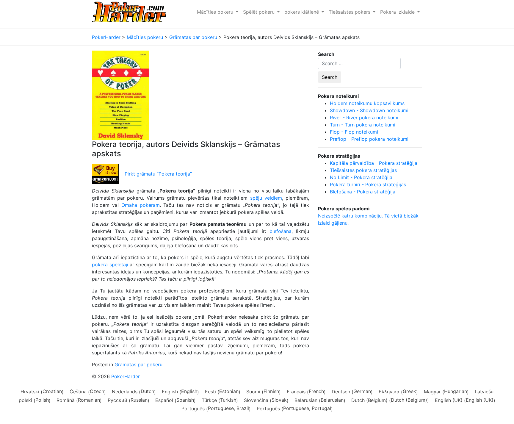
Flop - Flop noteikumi (354, 132)
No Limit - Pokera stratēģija (361, 177)
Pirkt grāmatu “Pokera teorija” (158, 174)
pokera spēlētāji (110, 264)
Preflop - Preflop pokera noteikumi (369, 139)
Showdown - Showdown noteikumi (369, 110)
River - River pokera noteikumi (364, 118)
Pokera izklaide (398, 12)
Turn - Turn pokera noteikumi (362, 125)
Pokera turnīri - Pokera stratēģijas (368, 184)
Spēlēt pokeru (259, 12)
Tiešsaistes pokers (350, 12)
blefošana (280, 231)
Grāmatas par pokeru (138, 364)
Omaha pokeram (140, 205)
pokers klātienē (302, 12)
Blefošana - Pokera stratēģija (362, 192)
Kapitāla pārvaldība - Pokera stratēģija (373, 163)
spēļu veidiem (266, 198)
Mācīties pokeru (216, 12)
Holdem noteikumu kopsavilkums (367, 103)
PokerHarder (125, 376)
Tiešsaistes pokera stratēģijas (363, 170)
